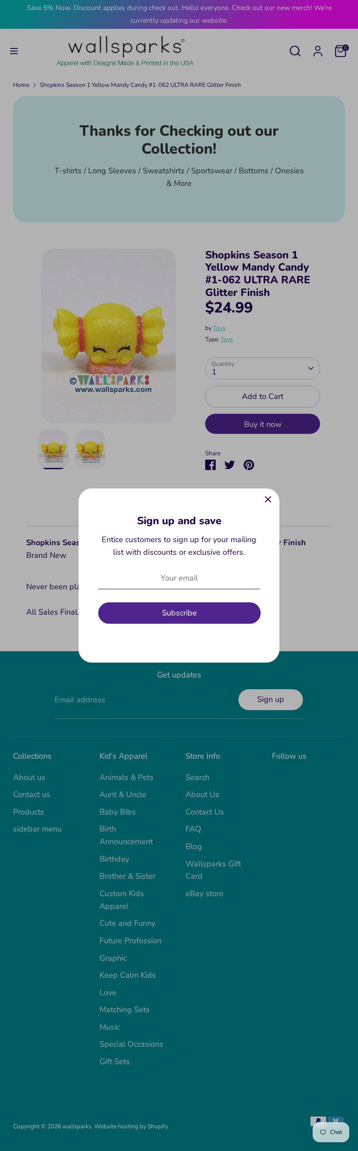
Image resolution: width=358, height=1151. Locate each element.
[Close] (268, 499)
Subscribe (179, 613)
